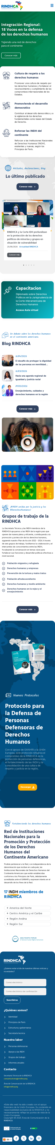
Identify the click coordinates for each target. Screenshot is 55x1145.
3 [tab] (29, 261)
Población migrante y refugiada (23, 560)
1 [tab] (23, 261)
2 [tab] (26, 261)
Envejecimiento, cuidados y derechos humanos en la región (31, 389)
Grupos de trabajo (16, 1057)
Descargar (26, 783)
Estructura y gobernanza (19, 1028)
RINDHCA (8, 1120)
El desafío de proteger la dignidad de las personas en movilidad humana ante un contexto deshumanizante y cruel (33, 359)
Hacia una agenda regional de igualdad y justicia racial (30, 374)
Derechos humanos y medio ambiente (26, 580)
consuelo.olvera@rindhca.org (15, 1078)
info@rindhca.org (11, 1086)
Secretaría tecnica (16, 1033)
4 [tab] (31, 261)
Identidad (12, 1017)
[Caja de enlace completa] (27, 229)
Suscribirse (12, 1000)
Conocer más (25, 187)
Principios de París (16, 1022)
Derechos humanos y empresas (22, 564)
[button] (51, 6)
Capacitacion (28, 285)
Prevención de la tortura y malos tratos (26, 569)
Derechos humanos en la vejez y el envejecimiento (24, 587)
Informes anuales (16, 1063)
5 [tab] (34, 261)
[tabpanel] (27, 229)
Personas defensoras (18, 1046)
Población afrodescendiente (21, 575)
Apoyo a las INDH (16, 1052)
